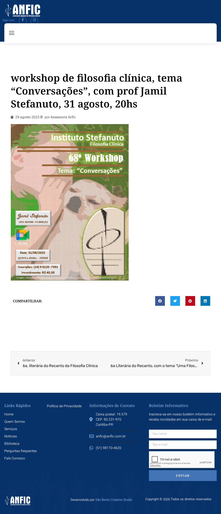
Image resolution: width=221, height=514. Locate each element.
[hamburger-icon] (11, 33)
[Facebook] (23, 20)
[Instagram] (34, 20)
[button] (160, 301)
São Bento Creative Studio (113, 499)
